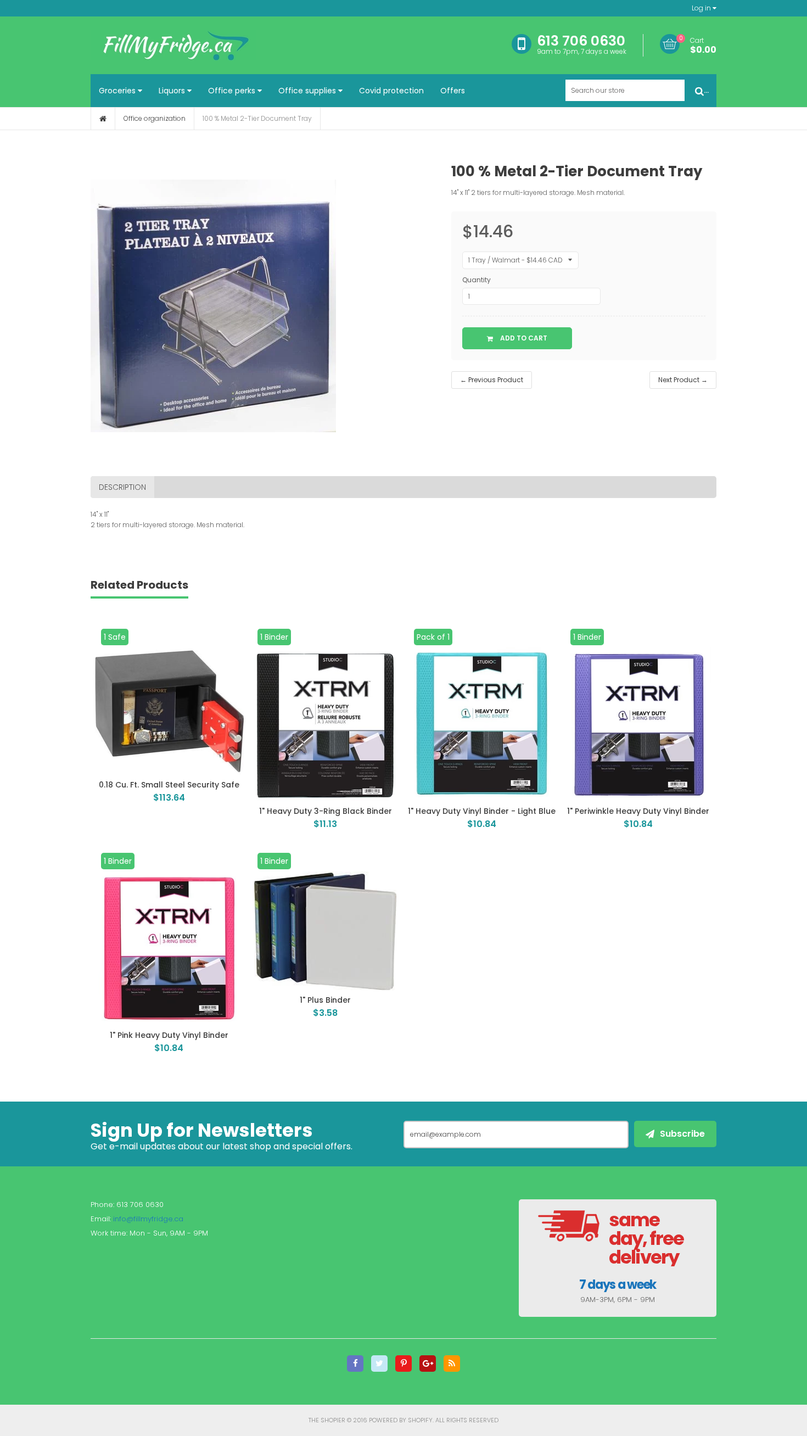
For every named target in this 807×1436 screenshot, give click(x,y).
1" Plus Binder (325, 999)
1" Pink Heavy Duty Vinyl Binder (169, 1035)
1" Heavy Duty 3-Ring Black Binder (325, 811)
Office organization (155, 118)
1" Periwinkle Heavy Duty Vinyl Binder (638, 811)
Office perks (232, 90)
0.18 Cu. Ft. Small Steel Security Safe (169, 784)
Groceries (118, 90)
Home (103, 119)
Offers (452, 90)
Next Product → (683, 379)
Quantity (476, 279)
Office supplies (308, 90)
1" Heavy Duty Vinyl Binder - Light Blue (482, 811)
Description (122, 487)
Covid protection (391, 90)
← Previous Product (491, 379)
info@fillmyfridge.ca (148, 1219)
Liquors (173, 90)
